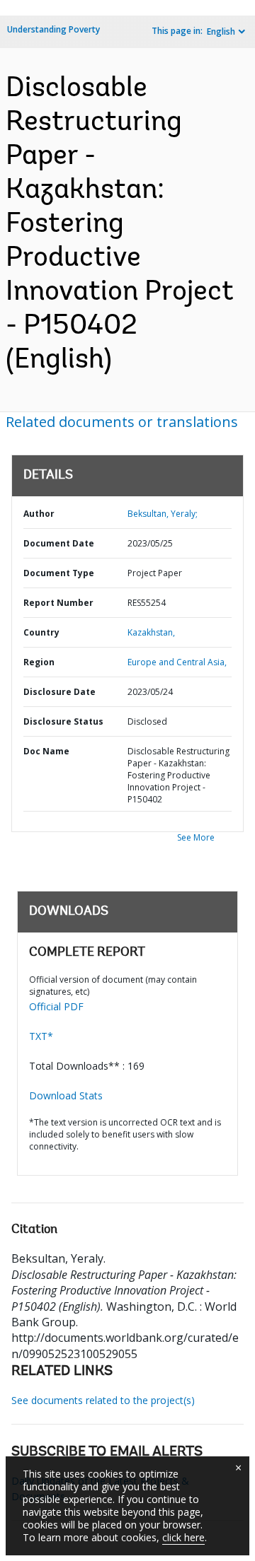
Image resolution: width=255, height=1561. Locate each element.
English (221, 31)
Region (39, 662)
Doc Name (46, 751)
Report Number (58, 603)
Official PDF (56, 1006)
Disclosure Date (59, 692)
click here (183, 1537)
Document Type (58, 573)
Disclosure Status (63, 721)
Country (41, 632)
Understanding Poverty (53, 29)
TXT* (41, 1036)
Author (39, 514)
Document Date (58, 543)
